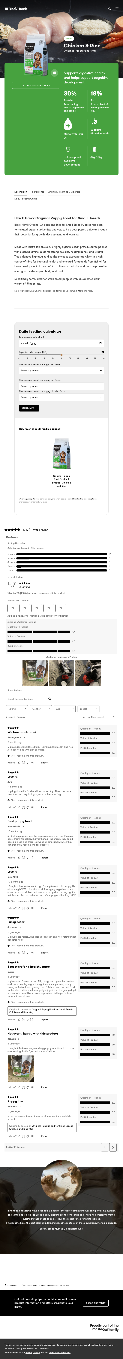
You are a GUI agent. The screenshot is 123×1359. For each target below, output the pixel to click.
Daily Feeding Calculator (35, 85)
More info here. (85, 290)
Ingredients (38, 191)
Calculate (28, 408)
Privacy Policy (33, 1352)
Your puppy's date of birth (32, 337)
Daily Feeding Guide (25, 198)
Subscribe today (95, 1303)
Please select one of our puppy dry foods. (40, 364)
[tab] (20, 192)
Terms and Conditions (59, 1352)
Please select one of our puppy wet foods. (40, 380)
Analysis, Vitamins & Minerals (64, 191)
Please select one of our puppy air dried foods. (42, 391)
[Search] (110, 8)
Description (20, 191)
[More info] (103, 352)
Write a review (40, 530)
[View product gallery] (54, 73)
